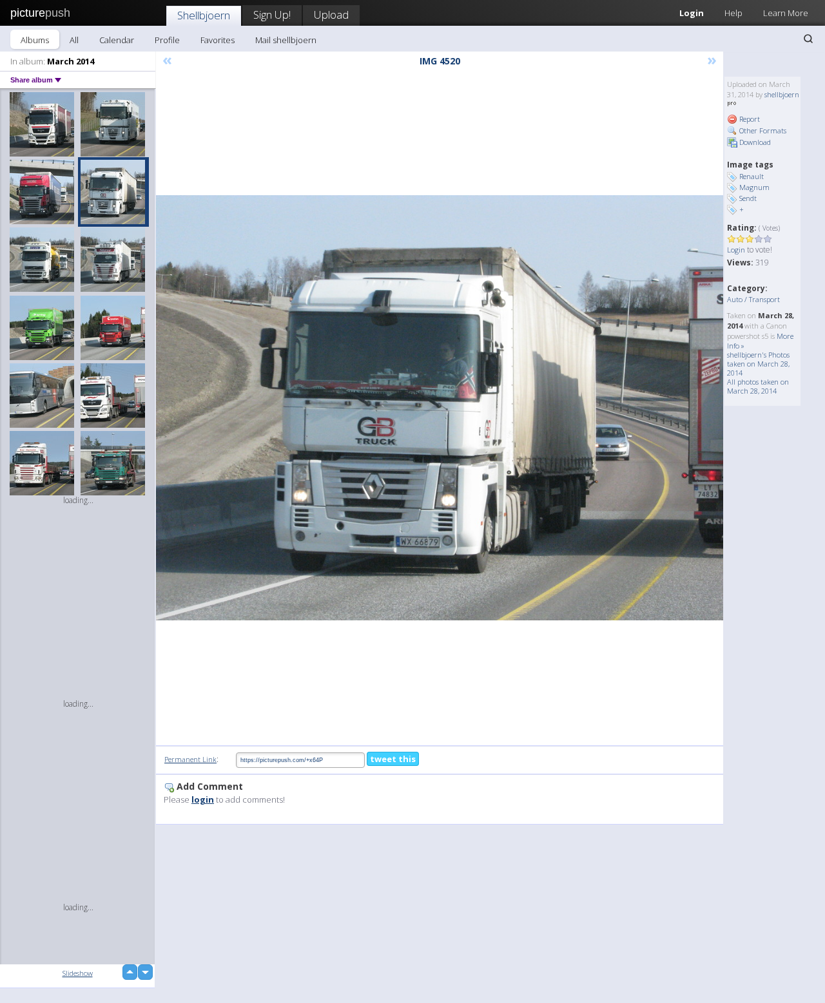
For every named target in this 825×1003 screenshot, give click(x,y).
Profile (167, 40)
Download (754, 142)
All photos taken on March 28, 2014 (758, 386)
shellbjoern (781, 94)
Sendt (748, 198)
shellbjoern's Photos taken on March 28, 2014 (758, 363)
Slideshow (78, 973)
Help (733, 13)
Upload (331, 14)
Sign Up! (272, 14)
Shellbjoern (203, 15)
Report (748, 119)
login (202, 799)
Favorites (217, 40)
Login (691, 13)
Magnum (754, 187)
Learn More (785, 13)
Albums (35, 40)
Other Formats (761, 130)
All (74, 40)
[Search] (808, 38)
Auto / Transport (753, 299)
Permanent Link (190, 759)
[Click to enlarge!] (439, 407)
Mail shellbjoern (285, 40)
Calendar (116, 40)
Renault (751, 176)
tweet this (393, 759)
